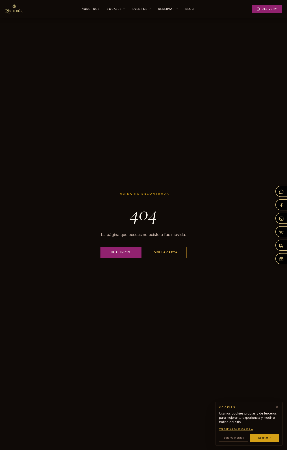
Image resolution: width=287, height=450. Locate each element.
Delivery (269, 9)
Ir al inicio (120, 252)
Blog (189, 9)
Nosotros (91, 9)
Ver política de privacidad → (236, 429)
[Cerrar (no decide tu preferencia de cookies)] (277, 406)
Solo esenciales (234, 437)
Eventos (140, 9)
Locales (114, 9)
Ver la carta (165, 252)
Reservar (166, 9)
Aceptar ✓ (264, 437)
